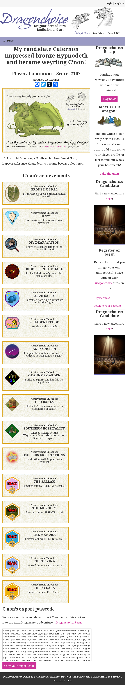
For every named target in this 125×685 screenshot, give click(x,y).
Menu (10, 40)
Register (120, 3)
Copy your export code (19, 665)
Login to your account (107, 305)
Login (109, 3)
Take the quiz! (109, 173)
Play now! (109, 99)
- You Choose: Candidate (97, 33)
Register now (102, 297)
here (109, 198)
